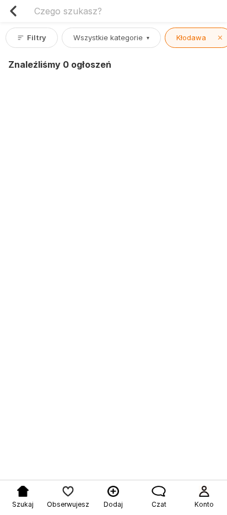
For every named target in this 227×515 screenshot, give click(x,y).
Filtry (36, 37)
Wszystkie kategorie (111, 37)
